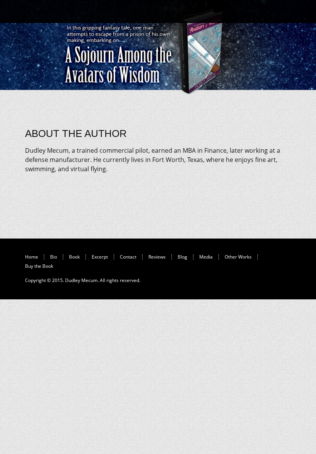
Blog (182, 257)
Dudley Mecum (81, 280)
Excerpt (100, 257)
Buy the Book (39, 266)
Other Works (238, 257)
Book (74, 257)
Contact (128, 257)
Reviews (157, 257)
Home (31, 257)
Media (206, 257)
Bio (53, 257)
